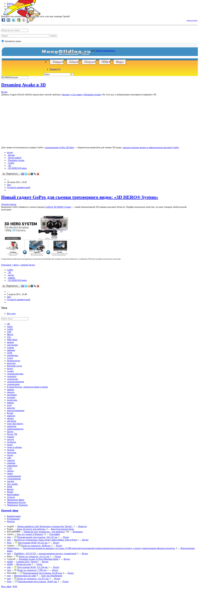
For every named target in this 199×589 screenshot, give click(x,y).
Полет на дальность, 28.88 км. (36, 545)
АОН (9, 353)
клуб (9, 405)
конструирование (15, 410)
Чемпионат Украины (17, 505)
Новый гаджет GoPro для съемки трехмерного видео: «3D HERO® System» (79, 197)
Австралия (12, 345)
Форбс (10, 492)
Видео (120, 61)
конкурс (11, 408)
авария (10, 342)
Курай (10, 413)
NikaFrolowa (13, 548)
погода (10, 439)
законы (10, 389)
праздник (11, 452)
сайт (9, 457)
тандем (10, 481)
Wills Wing (12, 339)
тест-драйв (12, 484)
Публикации (13, 519)
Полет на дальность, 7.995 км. (32, 570)
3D (9, 165)
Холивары (77, 531)
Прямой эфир (9, 510)
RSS (15, 586)
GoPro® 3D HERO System (58, 207)
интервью (12, 394)
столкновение (14, 478)
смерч (10, 473)
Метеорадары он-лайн (25, 575)
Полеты (89, 61)
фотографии (13, 494)
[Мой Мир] (31, 174)
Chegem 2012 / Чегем (26, 561)
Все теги (11, 313)
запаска (10, 392)
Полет (66, 537)
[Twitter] (25, 174)
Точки (39, 564)
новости (11, 415)
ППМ (105, 61)
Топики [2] (55, 69)
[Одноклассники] (28, 174)
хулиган (11, 497)
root (9, 537)
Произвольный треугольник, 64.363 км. (42, 573)
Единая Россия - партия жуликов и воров (27, 387)
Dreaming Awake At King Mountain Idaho (38, 559)
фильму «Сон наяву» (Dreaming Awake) (81, 94)
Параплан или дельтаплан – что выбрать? (44, 531)
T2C (9, 337)
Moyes (10, 334)
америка (11, 350)
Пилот (10, 431)
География (54, 534)
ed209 (10, 561)
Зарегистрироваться (105, 50)
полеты (10, 450)
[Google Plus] (37, 174)
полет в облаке (14, 447)
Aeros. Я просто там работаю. (31, 529)
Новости (82, 526)
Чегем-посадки (23, 564)
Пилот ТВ (12, 434)
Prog (9, 542)
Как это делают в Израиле (30, 534)
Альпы (10, 347)
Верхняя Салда (14, 366)
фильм (11, 155)
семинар (11, 463)
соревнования (14, 476)
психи (10, 455)
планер (10, 436)
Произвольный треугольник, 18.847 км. (37, 581)
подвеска (11, 442)
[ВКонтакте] (22, 174)
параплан (11, 426)
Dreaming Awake (16, 160)
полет (10, 444)
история (11, 397)
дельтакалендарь (15, 373)
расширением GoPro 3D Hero (59, 147)
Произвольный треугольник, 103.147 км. (37, 537)
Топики (57, 61)
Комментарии (14, 516)
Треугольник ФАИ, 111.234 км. (32, 567)
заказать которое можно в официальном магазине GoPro (151, 147)
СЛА (9, 468)
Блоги (73, 61)
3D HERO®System (17, 168)
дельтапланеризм (15, 381)
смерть (10, 471)
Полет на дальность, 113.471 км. (33, 578)
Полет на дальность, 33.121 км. (34, 556)
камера (11, 277)
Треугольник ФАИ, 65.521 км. (33, 542)
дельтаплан (12, 379)
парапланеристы (15, 429)
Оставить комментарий (18, 187)
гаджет (10, 371)
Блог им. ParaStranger (51, 575)
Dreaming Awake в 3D (23, 84)
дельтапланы (13, 384)
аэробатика (12, 355)
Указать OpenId (192, 20)
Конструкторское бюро (62, 529)
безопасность (13, 360)
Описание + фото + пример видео (18, 265)
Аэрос (10, 358)
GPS (9, 332)
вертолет (11, 363)
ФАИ (9, 486)
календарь (12, 400)
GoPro (11, 163)
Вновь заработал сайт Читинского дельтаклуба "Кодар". (45, 526)
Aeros (10, 326)
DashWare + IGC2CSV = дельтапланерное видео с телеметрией (45, 553)
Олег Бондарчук (15, 423)
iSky (9, 185)
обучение (11, 421)
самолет (11, 460)
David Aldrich (14, 157)
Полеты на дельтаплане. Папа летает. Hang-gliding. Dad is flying (45, 540)
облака (10, 418)
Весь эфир (6, 586)
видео (10, 152)
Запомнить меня (12, 41)
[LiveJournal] (34, 174)
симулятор (12, 465)
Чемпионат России (16, 502)
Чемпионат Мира (15, 499)
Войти (53, 36)
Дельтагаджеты (8, 204)
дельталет (11, 376)
